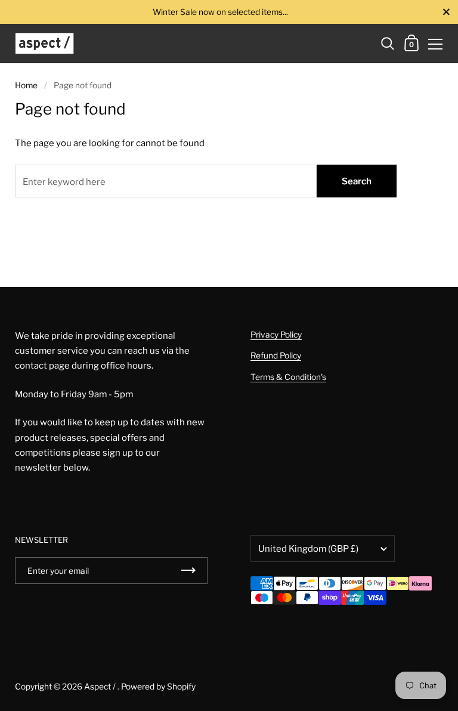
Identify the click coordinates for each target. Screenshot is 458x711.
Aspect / (100, 686)
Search (357, 181)
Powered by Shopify (158, 686)
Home (26, 85)
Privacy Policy (276, 334)
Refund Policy (275, 355)
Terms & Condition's (288, 377)
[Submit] (188, 570)
